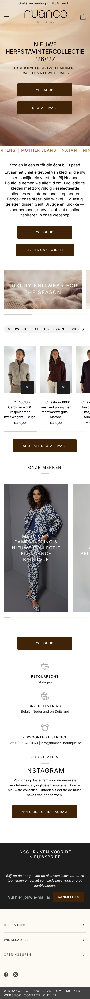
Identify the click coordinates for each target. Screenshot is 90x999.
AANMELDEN (69, 897)
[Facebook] (6, 974)
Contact (32, 995)
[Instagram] (16, 974)
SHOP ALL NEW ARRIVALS (45, 446)
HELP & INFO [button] (15, 925)
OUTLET (50, 995)
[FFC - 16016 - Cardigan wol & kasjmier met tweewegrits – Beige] (20, 369)
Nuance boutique (25, 991)
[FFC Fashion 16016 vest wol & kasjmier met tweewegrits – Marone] (56, 369)
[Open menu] (11, 17)
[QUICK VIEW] (27, 387)
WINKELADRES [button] (16, 940)
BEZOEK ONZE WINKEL (45, 250)
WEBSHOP (45, 90)
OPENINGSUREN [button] (17, 954)
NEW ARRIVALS (45, 108)
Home (59, 991)
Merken (73, 991)
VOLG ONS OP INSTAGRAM (45, 812)
